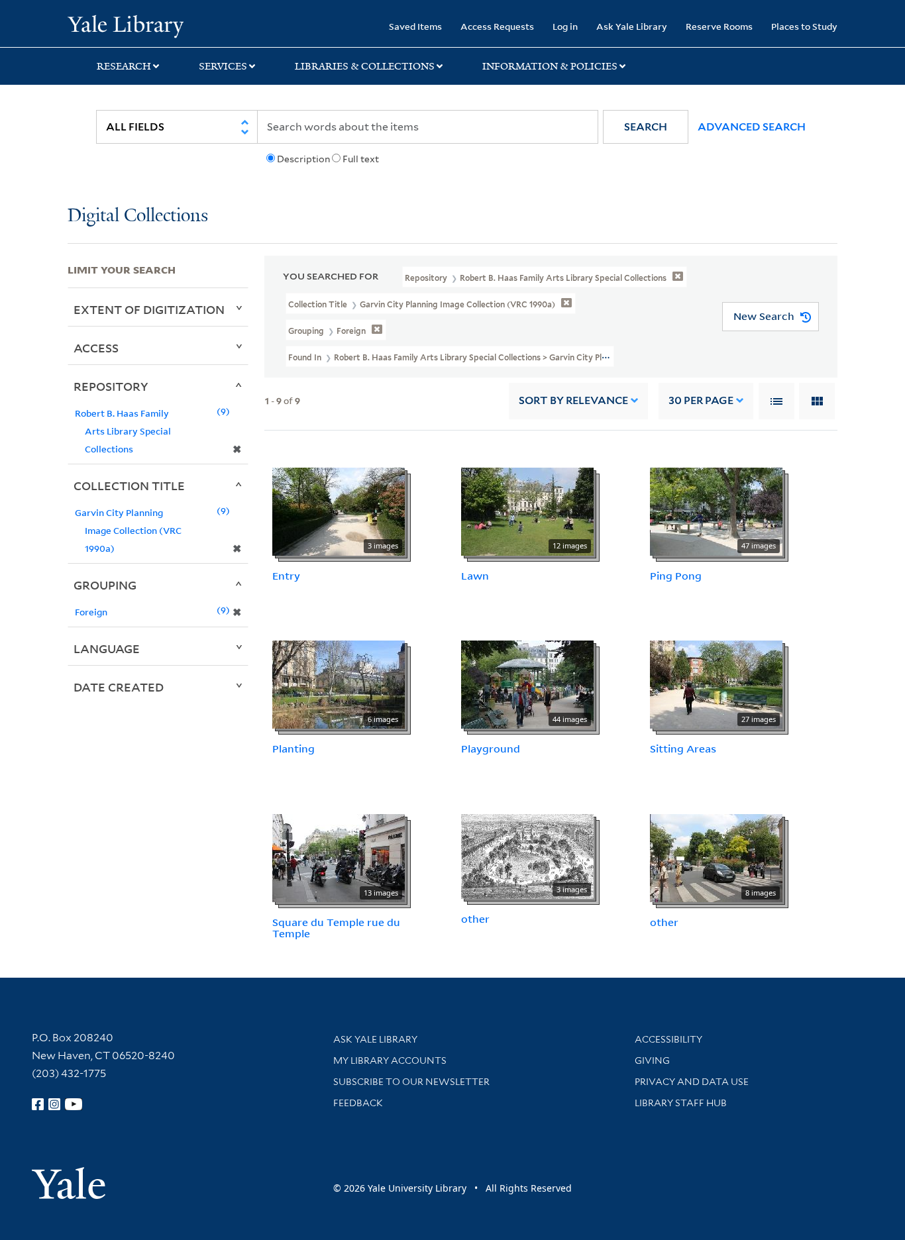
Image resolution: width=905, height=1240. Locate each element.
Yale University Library (125, 25)
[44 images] (527, 683)
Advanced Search (752, 127)
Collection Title (129, 485)
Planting (293, 748)
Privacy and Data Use (692, 1081)
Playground (490, 748)
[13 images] (338, 857)
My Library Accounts (390, 1060)
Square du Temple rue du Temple (336, 927)
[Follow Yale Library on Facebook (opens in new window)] (38, 1104)
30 (700, 400)
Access (96, 348)
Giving (652, 1060)
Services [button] (223, 66)
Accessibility (668, 1039)
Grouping (105, 585)
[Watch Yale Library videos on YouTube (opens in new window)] (73, 1104)
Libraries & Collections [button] (365, 66)
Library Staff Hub (681, 1103)
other (475, 918)
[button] (645, 127)
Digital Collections (138, 216)
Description (303, 159)
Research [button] (124, 66)
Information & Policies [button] (549, 66)
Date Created (119, 687)
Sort (573, 400)
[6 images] (338, 683)
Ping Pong (676, 575)
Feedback (358, 1103)
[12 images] (527, 510)
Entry (286, 575)
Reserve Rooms (719, 26)
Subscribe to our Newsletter (411, 1081)
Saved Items (415, 26)
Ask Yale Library (631, 26)
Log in (565, 26)
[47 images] (716, 510)
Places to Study (804, 26)
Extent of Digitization (149, 309)
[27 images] (716, 683)
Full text (361, 159)
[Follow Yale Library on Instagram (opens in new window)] (54, 1104)
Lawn (475, 575)
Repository (111, 386)
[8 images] (716, 857)
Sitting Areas (683, 748)
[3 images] (338, 510)
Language (107, 648)
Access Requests (497, 26)
